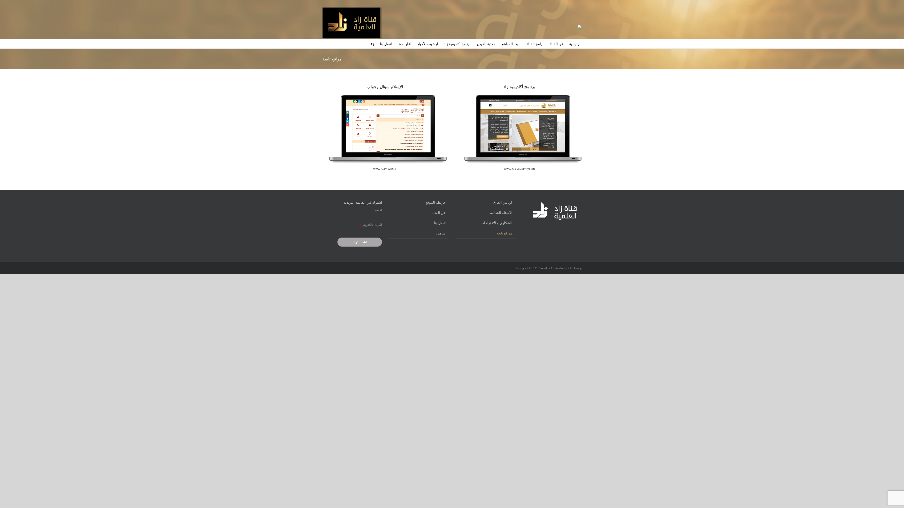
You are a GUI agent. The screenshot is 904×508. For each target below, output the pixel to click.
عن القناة (439, 213)
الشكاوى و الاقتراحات (496, 223)
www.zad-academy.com (519, 169)
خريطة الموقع (435, 202)
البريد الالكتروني (370, 224)
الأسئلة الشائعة (501, 213)
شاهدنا (441, 233)
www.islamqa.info (384, 169)
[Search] (372, 43)
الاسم (377, 210)
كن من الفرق (502, 202)
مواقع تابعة (504, 233)
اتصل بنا (440, 223)
